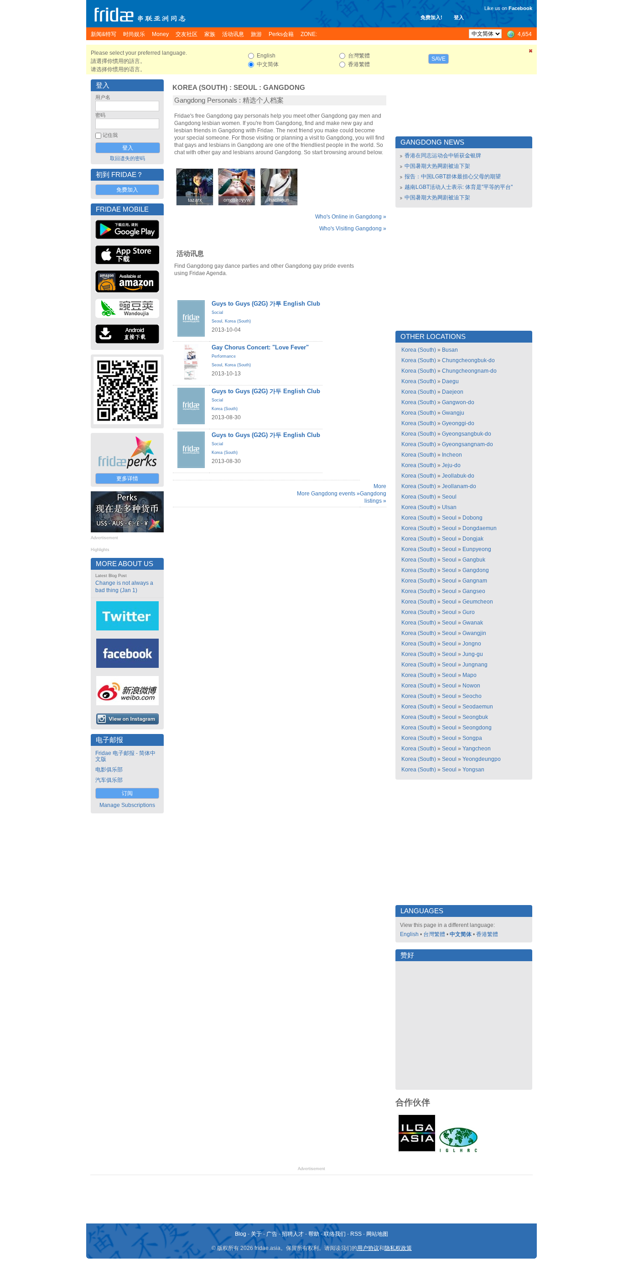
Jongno (471, 643)
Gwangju (453, 413)
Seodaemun (477, 706)
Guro (468, 612)
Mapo (469, 675)
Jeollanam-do (459, 486)
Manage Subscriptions (127, 805)
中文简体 (461, 934)
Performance (224, 356)
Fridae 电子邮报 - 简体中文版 (125, 756)
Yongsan (473, 769)
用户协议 (368, 1248)
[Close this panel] (531, 52)
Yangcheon (476, 748)
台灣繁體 (434, 934)
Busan (450, 350)
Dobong (472, 518)
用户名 (102, 97)
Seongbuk (475, 717)
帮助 (313, 1234)
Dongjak (472, 539)
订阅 (127, 793)
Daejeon (452, 392)
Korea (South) (200, 87)
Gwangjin (474, 633)
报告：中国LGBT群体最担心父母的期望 (453, 176)
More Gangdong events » (328, 493)
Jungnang (475, 664)
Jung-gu (472, 654)
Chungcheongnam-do (469, 371)
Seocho (472, 696)
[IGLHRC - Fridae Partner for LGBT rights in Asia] (458, 1151)
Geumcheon (477, 602)
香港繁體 (487, 934)
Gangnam (474, 581)
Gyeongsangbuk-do (466, 434)
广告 (271, 1234)
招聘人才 (293, 1234)
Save (438, 59)
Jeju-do (451, 465)
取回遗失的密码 (127, 158)
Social (217, 312)
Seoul (245, 87)
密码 (100, 115)
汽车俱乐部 (109, 780)
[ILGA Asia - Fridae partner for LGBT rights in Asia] (417, 1151)
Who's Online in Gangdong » (350, 216)
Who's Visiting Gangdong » (352, 228)
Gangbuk (473, 560)
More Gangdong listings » (373, 493)
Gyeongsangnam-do (467, 444)
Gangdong (284, 87)
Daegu (450, 381)
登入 (459, 17)
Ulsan (449, 507)
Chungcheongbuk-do (468, 360)
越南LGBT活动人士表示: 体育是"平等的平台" (459, 187)
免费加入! (431, 17)
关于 (256, 1234)
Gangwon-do (458, 402)
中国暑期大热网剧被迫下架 (437, 166)
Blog (240, 1234)
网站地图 (377, 1234)
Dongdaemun (479, 528)
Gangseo (473, 591)
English (409, 934)
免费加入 (127, 190)
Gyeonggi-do (458, 423)
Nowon (471, 685)
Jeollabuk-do (458, 476)
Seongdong (477, 727)
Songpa (472, 738)
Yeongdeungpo (481, 759)
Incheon (452, 455)
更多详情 (127, 478)
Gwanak (472, 622)
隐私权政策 (398, 1248)
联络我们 (335, 1234)
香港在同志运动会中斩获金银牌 (443, 155)
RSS (356, 1234)
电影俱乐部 (109, 769)
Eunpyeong (476, 549)
